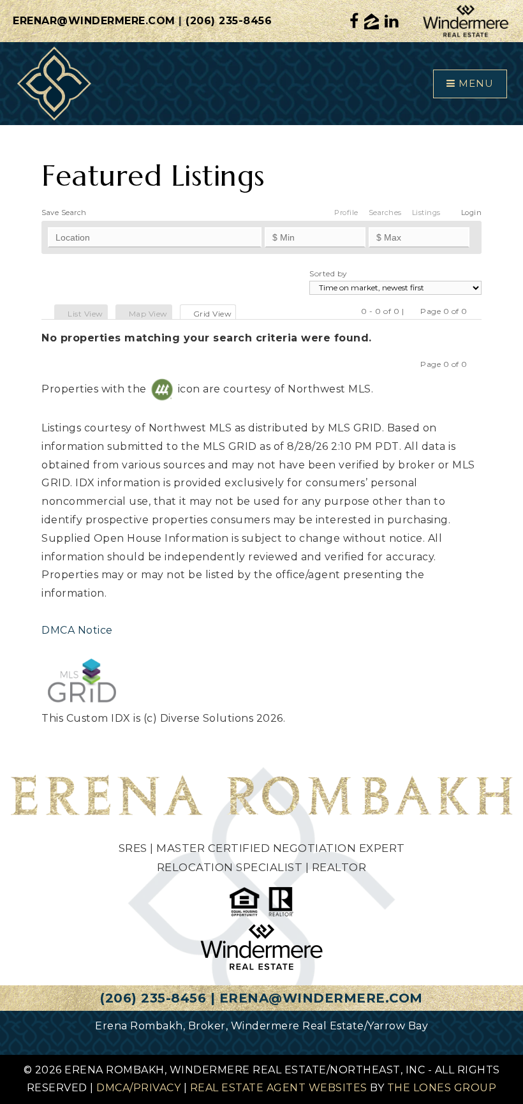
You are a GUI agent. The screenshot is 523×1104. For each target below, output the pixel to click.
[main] (261, 433)
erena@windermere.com (321, 998)
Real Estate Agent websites (278, 1088)
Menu (474, 83)
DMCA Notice (77, 630)
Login (471, 212)
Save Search (64, 212)
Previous (412, 311)
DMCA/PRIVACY (138, 1088)
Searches (385, 212)
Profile (346, 212)
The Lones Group (442, 1088)
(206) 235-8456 (229, 21)
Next (475, 311)
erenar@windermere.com (94, 21)
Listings (426, 212)
